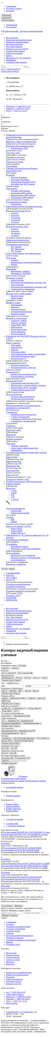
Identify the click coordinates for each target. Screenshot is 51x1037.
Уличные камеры (13, 796)
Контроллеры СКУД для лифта (24, 388)
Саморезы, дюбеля (18, 320)
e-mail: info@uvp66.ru (10, 71)
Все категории (12, 38)
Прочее (14, 265)
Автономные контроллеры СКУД (25, 383)
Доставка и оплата (14, 8)
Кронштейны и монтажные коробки (26, 262)
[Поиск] (29, 67)
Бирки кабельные (18, 332)
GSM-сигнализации (14, 53)
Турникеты (10, 426)
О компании (11, 6)
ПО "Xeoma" (16, 251)
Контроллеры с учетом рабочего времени (28, 385)
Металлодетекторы (14, 394)
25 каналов (15, 220)
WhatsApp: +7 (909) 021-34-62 (18, 106)
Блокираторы (16, 347)
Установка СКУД (13, 595)
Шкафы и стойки (13, 303)
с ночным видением (14, 819)
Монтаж (9, 942)
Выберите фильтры (19, 761)
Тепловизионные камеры (16, 202)
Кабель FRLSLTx (18, 533)
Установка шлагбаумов (15, 587)
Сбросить (5, 668)
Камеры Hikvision (13, 809)
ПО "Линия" (16, 247)
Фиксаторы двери (13, 430)
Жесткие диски (17, 296)
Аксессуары (11, 258)
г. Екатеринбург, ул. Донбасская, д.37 (21, 1012)
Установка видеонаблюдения (18, 584)
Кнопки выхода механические (24, 374)
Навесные (15, 307)
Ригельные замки (18, 352)
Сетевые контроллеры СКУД (23, 390)
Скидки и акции (13, 960)
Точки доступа (12, 475)
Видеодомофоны (13, 553)
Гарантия (10, 933)
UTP (13, 497)
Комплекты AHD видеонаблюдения (21, 142)
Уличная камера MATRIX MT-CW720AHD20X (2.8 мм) (24, 834)
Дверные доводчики (19, 446)
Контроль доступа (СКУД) (17, 49)
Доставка (10, 924)
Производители (12, 955)
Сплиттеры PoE (12, 470)
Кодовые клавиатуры (20, 365)
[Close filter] (9, 661)
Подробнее (5, 843)
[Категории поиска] (2, 34)
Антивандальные (18, 309)
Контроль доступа (13, 984)
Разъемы (14, 260)
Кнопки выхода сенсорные (22, 376)
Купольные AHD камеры (21, 193)
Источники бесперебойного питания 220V (29, 287)
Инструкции (11, 953)
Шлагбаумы (11, 435)
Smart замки (16, 345)
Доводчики (10, 444)
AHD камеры (11, 189)
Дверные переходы (14, 439)
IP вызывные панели (19, 546)
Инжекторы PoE (13, 466)
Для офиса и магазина (15, 157)
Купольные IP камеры (20, 180)
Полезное (5, 949)
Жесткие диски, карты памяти (18, 294)
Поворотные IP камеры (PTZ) (23, 182)
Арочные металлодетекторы (23, 397)
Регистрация (11, 27)
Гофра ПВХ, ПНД (18, 325)
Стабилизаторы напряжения (23, 289)
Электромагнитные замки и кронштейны (28, 354)
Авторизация (11, 25)
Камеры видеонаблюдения (17, 42)
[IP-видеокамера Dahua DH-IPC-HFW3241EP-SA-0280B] (25, 864)
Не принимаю (7, 906)
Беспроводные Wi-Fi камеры (23, 184)
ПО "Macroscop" (18, 249)
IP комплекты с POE (19, 148)
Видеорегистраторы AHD (17, 227)
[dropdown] (2, 2)
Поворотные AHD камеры (22, 197)
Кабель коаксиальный (20, 513)
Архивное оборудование (16, 62)
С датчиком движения (15, 826)
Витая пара (10, 488)
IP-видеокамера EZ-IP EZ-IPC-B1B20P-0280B (20, 850)
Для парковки (12, 166)
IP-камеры (10, 175)
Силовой (9, 517)
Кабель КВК (16, 511)
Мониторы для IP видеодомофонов (25, 549)
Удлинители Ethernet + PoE (17, 479)
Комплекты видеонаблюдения (18, 40)
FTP (12, 495)
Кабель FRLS (16, 529)
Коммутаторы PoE (13, 461)
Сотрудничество (13, 957)
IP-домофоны (11, 544)
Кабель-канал (16, 327)
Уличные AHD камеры (20, 191)
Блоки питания (17, 280)
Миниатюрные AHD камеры (23, 195)
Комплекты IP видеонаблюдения (19, 146)
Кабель (9, 56)
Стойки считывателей (20, 417)
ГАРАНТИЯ (11, 598)
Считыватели (11, 412)
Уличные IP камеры (19, 177)
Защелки (14, 350)
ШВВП (14, 522)
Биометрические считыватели (23, 414)
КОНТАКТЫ (11, 600)
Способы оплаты (13, 931)
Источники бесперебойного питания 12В (28, 282)
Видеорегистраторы (14, 44)
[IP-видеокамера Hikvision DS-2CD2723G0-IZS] (21, 877)
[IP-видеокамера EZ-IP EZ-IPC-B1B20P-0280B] (21, 848)
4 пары (14, 493)
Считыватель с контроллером (23, 421)
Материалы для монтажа (16, 318)
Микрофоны (11, 269)
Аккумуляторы (17, 285)
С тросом (15, 499)
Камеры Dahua (12, 804)
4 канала (14, 213)
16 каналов (15, 218)
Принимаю (18, 906)
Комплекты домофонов (16, 564)
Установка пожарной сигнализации (21, 591)
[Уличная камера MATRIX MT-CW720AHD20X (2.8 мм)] (25, 832)
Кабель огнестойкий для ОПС (18, 526)
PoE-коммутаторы (13, 981)
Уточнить (15, 668)
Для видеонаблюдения (15, 508)
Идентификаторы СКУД (16, 363)
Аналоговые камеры (14, 787)
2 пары (14, 490)
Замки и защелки (13, 343)
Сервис (4, 918)
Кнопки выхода (12, 372)
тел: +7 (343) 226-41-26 (10, 69)
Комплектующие (18, 314)
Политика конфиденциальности (19, 935)
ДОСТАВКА (11, 578)
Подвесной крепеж (19, 329)
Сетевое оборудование (15, 51)
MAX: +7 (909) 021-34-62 (16, 111)
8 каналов (15, 215)
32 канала (15, 222)
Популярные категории (11, 968)
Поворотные (16, 204)
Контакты (10, 11)
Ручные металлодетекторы (22, 399)
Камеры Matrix (12, 811)
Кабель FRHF (16, 531)
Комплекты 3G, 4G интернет (18, 58)
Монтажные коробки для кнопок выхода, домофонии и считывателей (23, 406)
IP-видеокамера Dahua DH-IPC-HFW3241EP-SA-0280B (24, 866)
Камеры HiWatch (13, 806)
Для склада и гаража (14, 162)
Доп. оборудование (14, 47)
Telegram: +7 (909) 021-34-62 (18, 108)
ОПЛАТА (10, 575)
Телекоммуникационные (21, 312)
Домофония (11, 60)
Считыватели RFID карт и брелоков (26, 419)
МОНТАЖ (10, 580)
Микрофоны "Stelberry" (21, 271)
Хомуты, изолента (18, 323)
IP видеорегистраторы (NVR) (18, 211)
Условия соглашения (14, 938)
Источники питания (14, 278)
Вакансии (10, 964)
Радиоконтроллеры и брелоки (23, 367)
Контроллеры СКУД (14, 381)
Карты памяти (17, 298)
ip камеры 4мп (12, 824)
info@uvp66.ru (12, 1003)
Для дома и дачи (13, 153)
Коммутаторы (12, 457)
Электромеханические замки (23, 356)
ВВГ (13, 520)
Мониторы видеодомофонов (23, 555)
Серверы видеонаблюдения (17, 240)
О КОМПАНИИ (13, 573)
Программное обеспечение (17, 244)
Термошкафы (16, 305)
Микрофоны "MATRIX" (21, 274)
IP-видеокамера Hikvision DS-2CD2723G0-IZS (20, 879)
